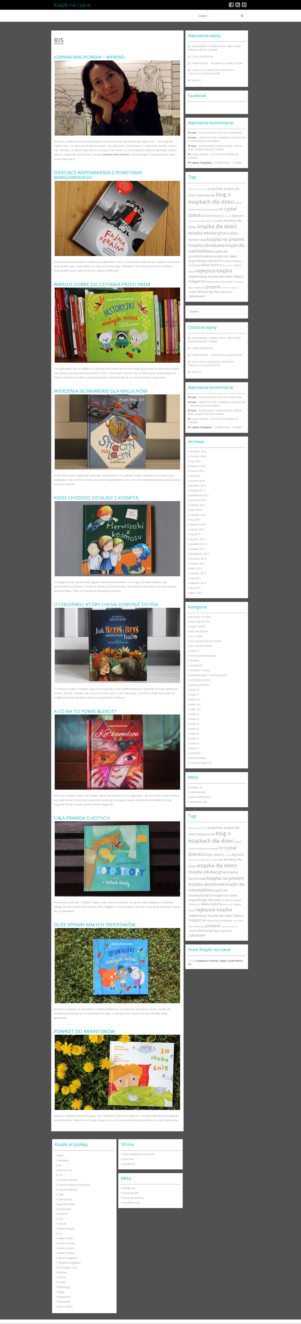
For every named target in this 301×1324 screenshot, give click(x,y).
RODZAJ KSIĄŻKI (199, 685)
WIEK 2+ (194, 714)
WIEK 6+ (194, 733)
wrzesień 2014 (198, 558)
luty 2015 (195, 534)
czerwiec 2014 (198, 573)
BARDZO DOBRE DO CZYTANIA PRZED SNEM (102, 284)
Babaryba (204, 195)
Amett (204, 189)
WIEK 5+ (194, 728)
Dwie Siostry (214, 215)
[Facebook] (231, 5)
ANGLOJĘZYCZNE (200, 621)
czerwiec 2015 (198, 514)
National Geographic (69, 1262)
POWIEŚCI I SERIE (200, 670)
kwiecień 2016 (198, 466)
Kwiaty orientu (66, 1248)
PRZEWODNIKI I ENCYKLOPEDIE (208, 675)
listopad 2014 (197, 549)
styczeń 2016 (197, 480)
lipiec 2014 (196, 568)
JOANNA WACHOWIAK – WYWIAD (89, 57)
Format (62, 1223)
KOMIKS (194, 660)
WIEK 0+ (194, 690)
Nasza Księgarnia (67, 1257)
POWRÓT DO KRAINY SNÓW (84, 1031)
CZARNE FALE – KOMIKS (228, 162)
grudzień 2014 (198, 544)
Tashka (192, 291)
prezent (213, 287)
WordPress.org (198, 801)
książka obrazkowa (206, 245)
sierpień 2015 (197, 505)
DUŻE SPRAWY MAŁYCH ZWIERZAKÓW (94, 924)
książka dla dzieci (217, 226)
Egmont (238, 216)
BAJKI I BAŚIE (197, 626)
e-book (228, 216)
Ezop (212, 221)
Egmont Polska (66, 1204)
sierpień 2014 (197, 563)
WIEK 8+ (194, 743)
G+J (60, 1233)
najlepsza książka (213, 270)
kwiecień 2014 (198, 583)
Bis (213, 195)
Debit (61, 1194)
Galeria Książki (66, 1228)
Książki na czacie (72, 4)
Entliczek (205, 220)
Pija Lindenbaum (196, 287)
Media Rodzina (211, 265)
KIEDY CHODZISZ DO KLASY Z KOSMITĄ (96, 497)
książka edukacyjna (206, 233)
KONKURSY (196, 665)
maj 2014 (195, 578)
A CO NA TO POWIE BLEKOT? (85, 711)
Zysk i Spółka (65, 1306)
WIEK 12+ (195, 704)
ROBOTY (196, 80)
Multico (237, 265)
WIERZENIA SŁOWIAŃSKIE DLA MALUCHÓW (100, 391)
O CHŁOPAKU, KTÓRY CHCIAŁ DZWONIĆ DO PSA (106, 604)
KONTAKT (128, 1159)
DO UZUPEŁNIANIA (201, 646)
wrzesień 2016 (198, 451)
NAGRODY (129, 1164)
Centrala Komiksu (68, 1179)
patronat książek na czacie (228, 281)
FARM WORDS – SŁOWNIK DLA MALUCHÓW (216, 63)
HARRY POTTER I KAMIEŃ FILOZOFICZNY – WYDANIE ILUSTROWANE (217, 139)
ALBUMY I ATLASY (200, 616)
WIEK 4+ (194, 724)
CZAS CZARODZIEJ (202, 56)
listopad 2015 (197, 490)
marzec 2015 (197, 529)
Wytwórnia (226, 291)
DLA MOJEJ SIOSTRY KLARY (205, 641)
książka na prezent (225, 239)
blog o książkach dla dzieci (211, 198)
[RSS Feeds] (238, 5)
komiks (219, 220)
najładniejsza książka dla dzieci (210, 276)
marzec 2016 (197, 471)
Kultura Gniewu (232, 261)
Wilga (216, 291)
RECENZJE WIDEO (200, 680)
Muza (191, 271)
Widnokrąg (205, 292)
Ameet (197, 189)
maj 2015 (195, 519)
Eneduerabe (194, 221)
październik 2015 (199, 495)
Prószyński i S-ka (67, 1267)
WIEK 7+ (194, 738)
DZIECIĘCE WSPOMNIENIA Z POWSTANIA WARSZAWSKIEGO (98, 175)
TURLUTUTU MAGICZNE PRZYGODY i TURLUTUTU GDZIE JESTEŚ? (211, 71)
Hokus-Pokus (65, 1238)
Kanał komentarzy (200, 797)
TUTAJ (192, 960)
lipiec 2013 (196, 592)
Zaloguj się (196, 787)
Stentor (62, 1277)
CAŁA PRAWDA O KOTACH (82, 817)
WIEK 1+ (194, 694)
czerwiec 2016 (198, 456)
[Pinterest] (244, 5)
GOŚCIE (194, 651)
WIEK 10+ (195, 699)
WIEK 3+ (194, 719)
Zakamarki (196, 296)
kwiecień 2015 (198, 524)
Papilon (210, 281)
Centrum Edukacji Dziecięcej (203, 209)
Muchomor (228, 265)
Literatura (194, 265)
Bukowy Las (65, 1170)
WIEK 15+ (195, 709)
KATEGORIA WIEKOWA (203, 655)
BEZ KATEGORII (199, 631)
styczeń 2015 (197, 539)
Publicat (62, 1272)
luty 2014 (195, 588)
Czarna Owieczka (67, 1189)
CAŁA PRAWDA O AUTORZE (139, 1154)
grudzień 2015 (198, 485)
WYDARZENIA (198, 758)
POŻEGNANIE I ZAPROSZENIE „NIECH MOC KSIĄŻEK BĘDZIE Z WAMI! (214, 48)
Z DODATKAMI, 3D (201, 763)
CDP (60, 1175)
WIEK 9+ (194, 748)
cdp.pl (238, 202)
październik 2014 (199, 553)
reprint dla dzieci (229, 287)
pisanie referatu (200, 154)
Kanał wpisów (198, 792)
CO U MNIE (196, 636)
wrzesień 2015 (198, 500)
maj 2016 (195, 461)
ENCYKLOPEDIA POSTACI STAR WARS (220, 132)
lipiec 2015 (196, 510)
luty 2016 (195, 475)
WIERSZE (195, 753)
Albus (190, 189)
